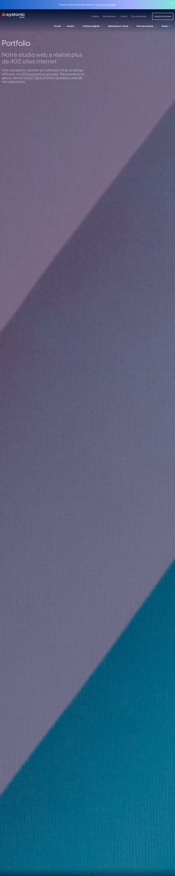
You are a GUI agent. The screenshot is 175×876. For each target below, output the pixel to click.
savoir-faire (32, 78)
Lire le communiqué (106, 4)
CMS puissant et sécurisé (39, 74)
